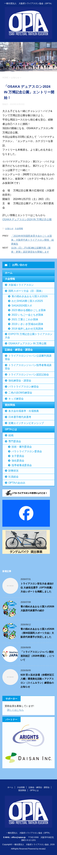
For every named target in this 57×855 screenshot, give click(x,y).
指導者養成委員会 (22, 465)
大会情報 (19, 228)
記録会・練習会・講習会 (19, 349)
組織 (10, 435)
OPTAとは (11, 429)
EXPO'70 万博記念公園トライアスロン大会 (28, 336)
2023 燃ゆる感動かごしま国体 (29, 310)
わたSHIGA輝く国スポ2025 (27, 301)
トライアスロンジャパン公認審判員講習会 (28, 357)
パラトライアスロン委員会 (27, 451)
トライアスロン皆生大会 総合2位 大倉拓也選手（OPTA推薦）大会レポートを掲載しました (37, 587)
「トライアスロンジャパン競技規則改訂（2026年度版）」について (37, 655)
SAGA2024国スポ (22, 305)
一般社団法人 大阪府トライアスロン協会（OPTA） (28, 833)
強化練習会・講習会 (19, 380)
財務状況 (13, 470)
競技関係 (10, 405)
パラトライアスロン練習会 (23, 386)
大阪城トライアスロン (21, 285)
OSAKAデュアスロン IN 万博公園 (27, 343)
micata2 (42, 849)
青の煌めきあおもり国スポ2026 (30, 296)
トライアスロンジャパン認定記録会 (28, 374)
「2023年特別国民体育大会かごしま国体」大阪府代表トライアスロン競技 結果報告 (32, 239)
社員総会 (13, 476)
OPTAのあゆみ (16, 482)
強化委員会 (18, 460)
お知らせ (9, 228)
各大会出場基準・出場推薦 (23, 411)
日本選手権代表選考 (19, 417)
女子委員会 (18, 456)
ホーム (9, 272)
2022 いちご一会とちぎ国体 (27, 314)
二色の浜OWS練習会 (20, 392)
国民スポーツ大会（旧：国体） (26, 291)
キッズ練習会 (16, 398)
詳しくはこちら (15, 710)
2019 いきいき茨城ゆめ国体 (27, 324)
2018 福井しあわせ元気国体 (27, 328)
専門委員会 (14, 441)
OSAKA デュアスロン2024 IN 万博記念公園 (27, 219)
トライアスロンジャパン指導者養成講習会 (28, 367)
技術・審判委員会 (22, 446)
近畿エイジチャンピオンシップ (26, 423)
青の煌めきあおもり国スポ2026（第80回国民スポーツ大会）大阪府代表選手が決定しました (37, 633)
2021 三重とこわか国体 (25, 319)
